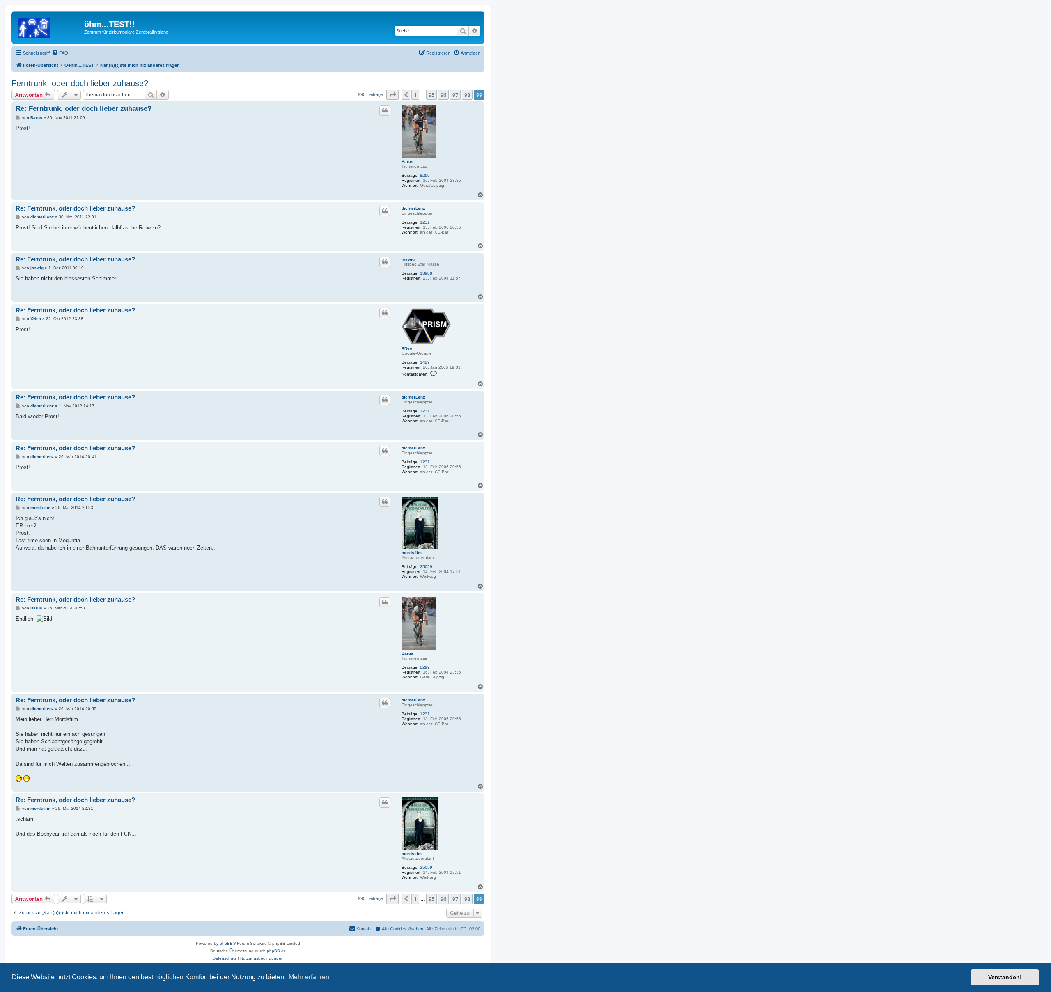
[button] (392, 95)
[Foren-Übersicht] (49, 27)
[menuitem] (60, 53)
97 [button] (455, 95)
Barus (407, 161)
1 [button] (415, 95)
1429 (425, 362)
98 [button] (467, 95)
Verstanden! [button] (1005, 977)
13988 (426, 273)
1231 (425, 222)
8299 (425, 175)
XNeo (407, 348)
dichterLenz (413, 208)
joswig (408, 259)
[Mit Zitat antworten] (384, 110)
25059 (426, 566)
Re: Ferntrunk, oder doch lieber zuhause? (83, 108)
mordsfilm (412, 552)
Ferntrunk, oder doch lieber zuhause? (79, 83)
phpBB (226, 943)
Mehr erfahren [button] (309, 977)
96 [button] (443, 95)
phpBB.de (276, 950)
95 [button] (431, 95)
